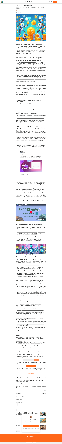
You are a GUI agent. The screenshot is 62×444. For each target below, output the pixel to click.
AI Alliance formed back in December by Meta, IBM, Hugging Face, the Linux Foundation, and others (30, 313)
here (36, 65)
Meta (39, 302)
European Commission (20, 280)
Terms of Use (35, 427)
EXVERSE (29, 110)
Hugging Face (27, 318)
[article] (31, 414)
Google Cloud (25, 319)
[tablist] (19, 399)
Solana (36, 104)
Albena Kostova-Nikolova (21, 415)
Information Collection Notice (30, 428)
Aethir (19, 112)
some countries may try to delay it (32, 265)
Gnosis (17, 180)
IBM (41, 67)
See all (17, 431)
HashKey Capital (19, 241)
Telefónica (41, 89)
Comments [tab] (17, 399)
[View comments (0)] (18, 13)
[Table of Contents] (1, 222)
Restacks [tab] (21, 399)
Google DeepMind (28, 305)
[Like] (16, 13)
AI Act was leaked (39, 261)
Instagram (19, 371)
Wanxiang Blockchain (38, 240)
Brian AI (18, 189)
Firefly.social (24, 371)
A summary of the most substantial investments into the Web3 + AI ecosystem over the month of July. (27, 414)
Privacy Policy (37, 428)
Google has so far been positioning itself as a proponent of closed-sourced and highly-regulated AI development (31, 329)
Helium (30, 103)
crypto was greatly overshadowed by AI (27, 62)
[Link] (14, 57)
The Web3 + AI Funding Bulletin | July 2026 (24, 412)
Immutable (36, 110)
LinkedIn (41, 369)
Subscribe (55, 1)
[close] (39, 416)
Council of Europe (27, 276)
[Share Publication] (51, 2)
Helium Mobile (36, 90)
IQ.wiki (17, 130)
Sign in (59, 1)
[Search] (50, 2)
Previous (19, 393)
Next (43, 393)
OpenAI (22, 305)
